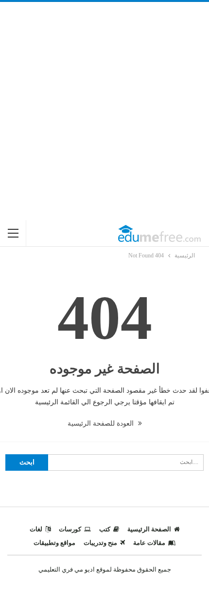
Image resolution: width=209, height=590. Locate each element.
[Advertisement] (104, 111)
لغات (36, 529)
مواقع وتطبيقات (54, 542)
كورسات (70, 529)
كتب (104, 529)
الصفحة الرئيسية (149, 529)
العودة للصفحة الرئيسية (102, 423)
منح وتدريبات (100, 542)
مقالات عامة (149, 542)
